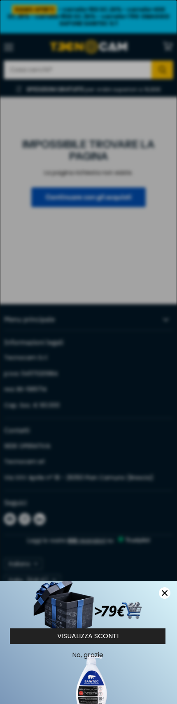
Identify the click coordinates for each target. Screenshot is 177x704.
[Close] (164, 593)
